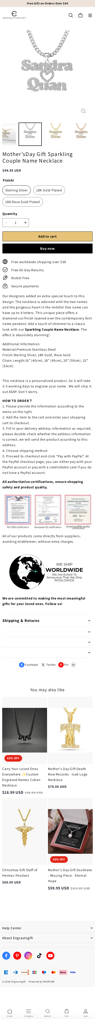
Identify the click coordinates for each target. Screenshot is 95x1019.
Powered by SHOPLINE (42, 981)
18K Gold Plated (49, 190)
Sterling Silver (16, 190)
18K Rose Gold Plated (22, 202)
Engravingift (18, 981)
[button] (90, 15)
